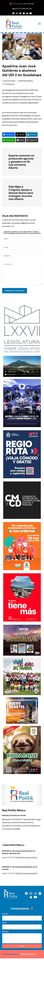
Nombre (5, 914)
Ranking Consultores (28, 954)
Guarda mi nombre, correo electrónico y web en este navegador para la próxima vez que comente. (22, 232)
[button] (5, 403)
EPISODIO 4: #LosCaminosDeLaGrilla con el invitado (19, 868)
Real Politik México (26, 81)
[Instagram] (17, 13)
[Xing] (35, 893)
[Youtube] (30, 13)
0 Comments (9, 84)
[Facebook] (13, 13)
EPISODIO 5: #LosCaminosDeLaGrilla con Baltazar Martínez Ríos (18, 852)
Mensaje (5, 932)
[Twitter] (20, 13)
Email (4, 923)
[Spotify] (24, 13)
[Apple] (27, 13)
